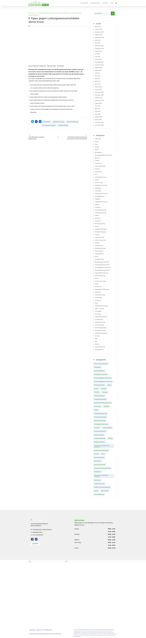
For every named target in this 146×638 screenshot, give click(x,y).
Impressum (32, 630)
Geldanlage (98, 188)
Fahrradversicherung (100, 177)
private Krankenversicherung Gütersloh (101, 446)
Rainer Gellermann (34, 15)
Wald (96, 338)
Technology (98, 314)
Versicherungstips (63, 125)
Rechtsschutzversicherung (102, 262)
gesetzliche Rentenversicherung (102, 402)
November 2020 (99, 95)
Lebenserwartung (99, 434)
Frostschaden (46, 121)
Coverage (103, 388)
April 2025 (97, 40)
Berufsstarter (98, 152)
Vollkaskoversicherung (101, 333)
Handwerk (97, 207)
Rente (96, 278)
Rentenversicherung (100, 281)
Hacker (96, 410)
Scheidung (98, 300)
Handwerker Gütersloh (100, 417)
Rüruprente (98, 292)
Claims (109, 385)
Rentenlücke (97, 461)
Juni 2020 (97, 106)
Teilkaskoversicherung (101, 316)
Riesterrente (98, 286)
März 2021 (98, 84)
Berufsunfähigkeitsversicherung (103, 155)
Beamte (97, 147)
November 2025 (99, 32)
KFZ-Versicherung (100, 223)
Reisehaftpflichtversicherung (102, 267)
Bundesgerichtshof (99, 385)
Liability (110, 438)
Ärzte (96, 144)
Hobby (96, 215)
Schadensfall (98, 297)
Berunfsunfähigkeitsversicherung (103, 381)
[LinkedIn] (36, 539)
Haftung (97, 204)
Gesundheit (98, 190)
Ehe (96, 174)
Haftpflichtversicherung (101, 201)
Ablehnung (98, 138)
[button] (116, 3)
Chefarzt (97, 160)
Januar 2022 (98, 59)
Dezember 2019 (99, 122)
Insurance (97, 218)
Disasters (97, 169)
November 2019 (99, 125)
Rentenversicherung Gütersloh (102, 468)
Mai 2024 (97, 43)
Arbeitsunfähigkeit (99, 370)
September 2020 (99, 100)
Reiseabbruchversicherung (102, 264)
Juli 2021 (97, 73)
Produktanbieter (99, 253)
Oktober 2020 (98, 97)
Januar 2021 (98, 89)
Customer (104, 392)
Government (97, 406)
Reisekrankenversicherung (102, 270)
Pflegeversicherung (100, 248)
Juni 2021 (97, 75)
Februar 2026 (98, 29)
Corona (96, 388)
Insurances (98, 221)
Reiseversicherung (100, 275)
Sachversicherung (100, 295)
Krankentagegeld (107, 427)
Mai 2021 (97, 78)
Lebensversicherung (100, 240)
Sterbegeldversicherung (101, 305)
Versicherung (104, 490)
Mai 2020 (97, 108)
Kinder (96, 226)
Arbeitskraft (97, 367)
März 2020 (98, 114)
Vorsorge (97, 336)
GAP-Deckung (99, 182)
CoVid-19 (96, 392)
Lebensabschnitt (99, 237)
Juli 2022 (97, 54)
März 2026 (98, 26)
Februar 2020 (98, 117)
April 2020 (97, 111)
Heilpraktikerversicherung (101, 424)
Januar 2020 (98, 119)
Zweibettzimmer (99, 349)
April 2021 (97, 81)
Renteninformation (99, 457)
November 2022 (99, 45)
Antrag (96, 141)
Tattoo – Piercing (99, 308)
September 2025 (99, 37)
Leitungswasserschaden (49, 125)
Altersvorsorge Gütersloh (101, 363)
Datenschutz (39, 630)
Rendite (96, 454)
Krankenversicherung (100, 229)
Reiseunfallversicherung (101, 273)
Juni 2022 (97, 56)
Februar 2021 (98, 86)
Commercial (98, 163)
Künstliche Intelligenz (100, 232)
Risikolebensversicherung (102, 289)
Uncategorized (99, 319)
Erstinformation (48, 630)
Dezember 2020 (99, 92)
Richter (97, 284)
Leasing (97, 234)
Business (97, 158)
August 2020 (98, 103)
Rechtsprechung (99, 259)
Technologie (98, 311)
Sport (96, 303)
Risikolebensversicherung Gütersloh (101, 476)
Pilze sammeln (99, 251)
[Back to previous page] (57, 137)
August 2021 (98, 70)
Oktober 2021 (98, 67)
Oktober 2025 (98, 34)
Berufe (96, 149)
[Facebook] (32, 539)
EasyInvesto (98, 171)
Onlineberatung (99, 245)
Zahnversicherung (100, 347)
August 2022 (98, 51)
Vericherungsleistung (77, 13)
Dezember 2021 (99, 62)
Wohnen (97, 344)
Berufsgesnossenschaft (100, 374)
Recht (96, 256)
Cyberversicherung (100, 166)
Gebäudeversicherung (44, 13)
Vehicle (96, 490)
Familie (97, 180)
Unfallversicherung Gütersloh (102, 487)
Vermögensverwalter (100, 330)
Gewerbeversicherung (101, 193)
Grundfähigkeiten (99, 196)
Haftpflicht (97, 199)
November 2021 (99, 65)
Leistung (97, 242)
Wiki (96, 341)
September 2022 (99, 48)
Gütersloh (106, 406)
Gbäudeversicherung (58, 121)
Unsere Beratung (99, 325)
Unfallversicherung (100, 322)
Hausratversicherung (55, 13)
